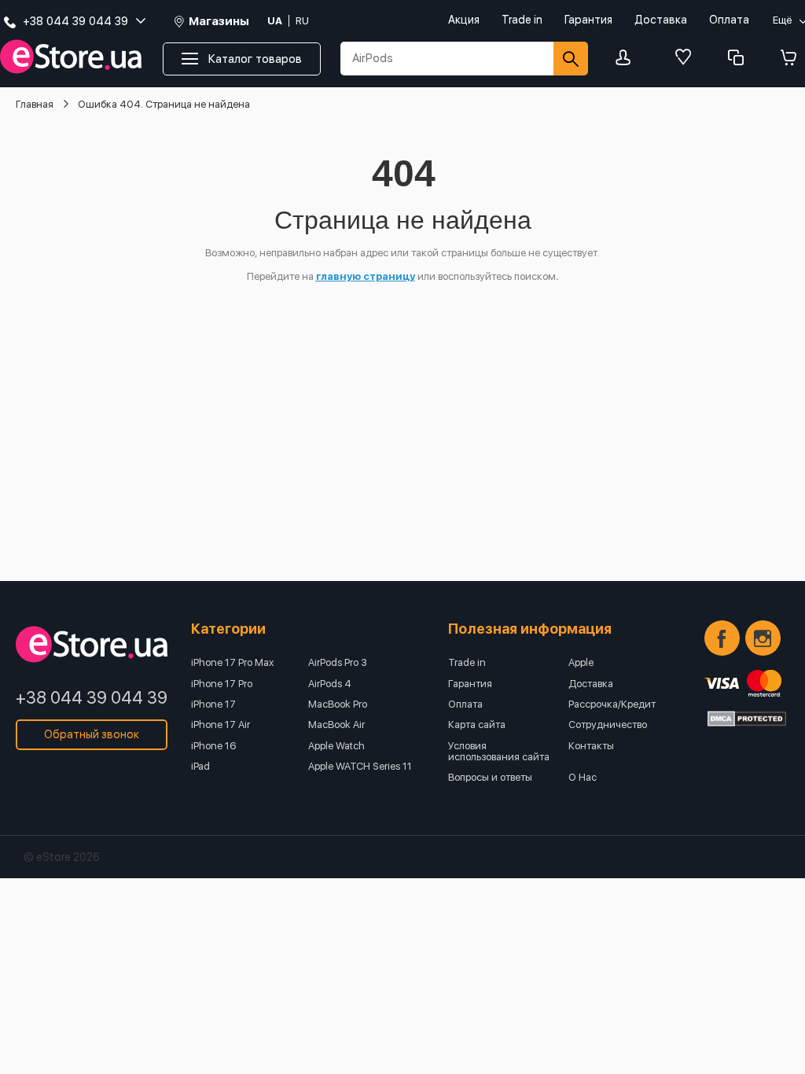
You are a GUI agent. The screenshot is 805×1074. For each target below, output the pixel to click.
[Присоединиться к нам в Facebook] (722, 638)
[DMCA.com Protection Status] (747, 718)
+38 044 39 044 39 (91, 697)
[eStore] (71, 57)
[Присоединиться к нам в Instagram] (763, 638)
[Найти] (570, 58)
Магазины (219, 21)
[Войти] (627, 58)
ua (274, 21)
